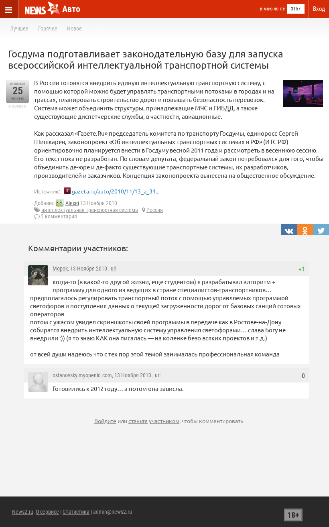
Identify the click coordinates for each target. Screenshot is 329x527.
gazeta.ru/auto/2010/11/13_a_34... (115, 191)
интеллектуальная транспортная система (89, 210)
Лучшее (19, 28)
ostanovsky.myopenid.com (82, 375)
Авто (71, 9)
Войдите (105, 420)
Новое (74, 28)
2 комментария (59, 216)
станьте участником (153, 420)
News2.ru (22, 512)
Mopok (60, 268)
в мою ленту (272, 9)
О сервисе (47, 512)
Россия (154, 210)
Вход (319, 8)
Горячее (47, 28)
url (113, 268)
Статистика (76, 512)
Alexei (72, 203)
